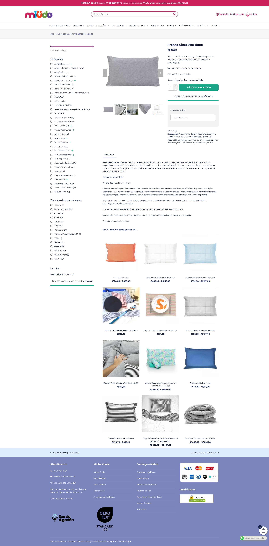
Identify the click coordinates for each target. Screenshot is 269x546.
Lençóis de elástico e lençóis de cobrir (72, 109)
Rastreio (224, 14)
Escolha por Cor (63, 80)
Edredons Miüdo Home (65, 76)
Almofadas (61, 64)
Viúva (59, 259)
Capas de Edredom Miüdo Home (69, 68)
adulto (188, 140)
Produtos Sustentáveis (65, 163)
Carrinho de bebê (63, 209)
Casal (58, 213)
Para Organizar (63, 155)
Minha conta (238, 14)
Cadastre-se (99, 491)
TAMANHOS (156, 25)
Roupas (59, 179)
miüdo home (201, 143)
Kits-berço (59, 101)
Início (53, 34)
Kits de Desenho (62, 105)
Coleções (61, 72)
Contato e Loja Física (146, 472)
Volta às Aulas (62, 192)
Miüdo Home (173, 137)
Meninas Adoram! (64, 118)
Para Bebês (61, 142)
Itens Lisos (207, 134)
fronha (180, 143)
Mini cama (60, 230)
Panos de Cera (61, 134)
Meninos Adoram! (64, 122)
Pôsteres (59, 171)
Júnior (59, 222)
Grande (58, 217)
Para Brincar (61, 146)
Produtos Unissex (64, 167)
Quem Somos (143, 478)
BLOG (214, 25)
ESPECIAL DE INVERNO (59, 25)
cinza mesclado (203, 140)
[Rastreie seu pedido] (217, 14)
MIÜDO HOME (185, 25)
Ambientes (141, 509)
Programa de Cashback (104, 497)
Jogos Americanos (63, 89)
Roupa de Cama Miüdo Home (200, 137)
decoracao (172, 143)
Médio (58, 238)
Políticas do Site (144, 491)
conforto (214, 140)
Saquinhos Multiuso (64, 184)
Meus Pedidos (100, 478)
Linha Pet (59, 113)
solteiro (210, 143)
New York (183, 137)
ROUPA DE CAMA (137, 25)
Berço (59, 205)
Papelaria (59, 138)
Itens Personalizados (64, 85)
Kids (213, 134)
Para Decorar (62, 150)
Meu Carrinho (100, 485)
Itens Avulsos (196, 134)
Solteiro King (62, 255)
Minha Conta (99, 472)
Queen (59, 246)
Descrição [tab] (109, 154)
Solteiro (60, 251)
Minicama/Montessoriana (67, 234)
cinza (194, 140)
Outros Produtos (63, 130)
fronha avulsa (189, 143)
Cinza (180, 134)
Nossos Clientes (144, 503)
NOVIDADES (78, 25)
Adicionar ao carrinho (199, 87)
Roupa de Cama (63, 175)
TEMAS (90, 25)
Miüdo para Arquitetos (147, 485)
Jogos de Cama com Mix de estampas (71, 93)
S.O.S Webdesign (123, 541)
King (58, 226)
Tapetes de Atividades (65, 188)
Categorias (63, 34)
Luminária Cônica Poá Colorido (203, 452)
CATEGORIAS (118, 25)
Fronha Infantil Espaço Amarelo (64, 452)
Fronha (187, 134)
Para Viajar (61, 159)
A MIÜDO (202, 25)
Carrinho (253, 14)
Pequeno (59, 242)
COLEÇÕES (101, 25)
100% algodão (179, 140)
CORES (170, 25)
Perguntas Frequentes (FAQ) (148, 215)
